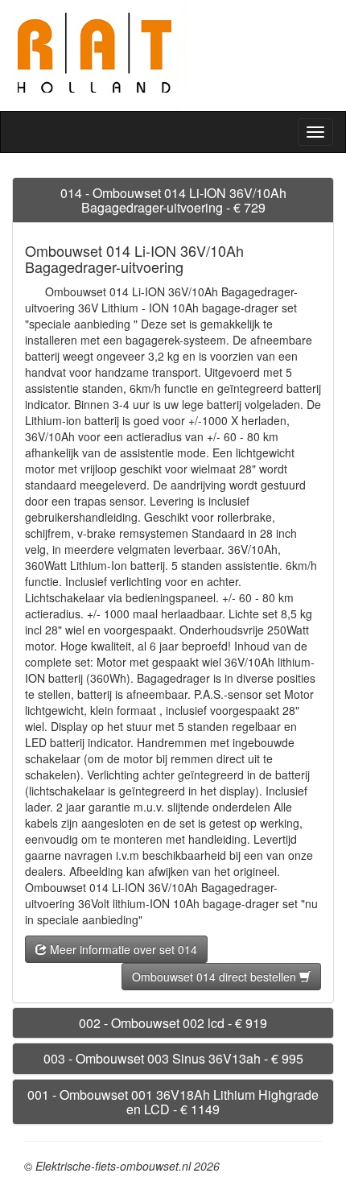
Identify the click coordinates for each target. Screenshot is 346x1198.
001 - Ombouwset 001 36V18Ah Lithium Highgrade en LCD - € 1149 (173, 1101)
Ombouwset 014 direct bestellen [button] (215, 977)
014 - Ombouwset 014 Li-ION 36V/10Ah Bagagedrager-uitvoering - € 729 (173, 200)
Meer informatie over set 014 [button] (122, 949)
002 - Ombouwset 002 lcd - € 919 (173, 1023)
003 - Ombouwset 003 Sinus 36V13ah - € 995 (173, 1058)
